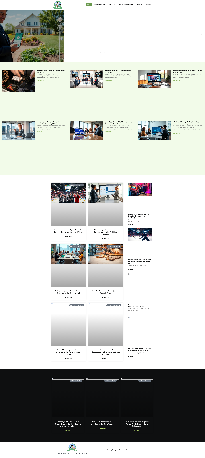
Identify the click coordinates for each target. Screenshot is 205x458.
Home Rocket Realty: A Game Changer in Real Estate (118, 71)
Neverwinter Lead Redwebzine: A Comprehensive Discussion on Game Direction (106, 352)
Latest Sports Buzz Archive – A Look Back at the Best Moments (103, 423)
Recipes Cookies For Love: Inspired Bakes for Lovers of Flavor (139, 306)
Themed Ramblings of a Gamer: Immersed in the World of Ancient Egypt (69, 352)
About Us (139, 5)
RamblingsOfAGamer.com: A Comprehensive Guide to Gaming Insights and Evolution (68, 424)
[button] (3, 34)
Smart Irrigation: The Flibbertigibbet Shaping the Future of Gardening (102, 56)
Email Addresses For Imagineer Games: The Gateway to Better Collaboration (137, 424)
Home (88, 5)
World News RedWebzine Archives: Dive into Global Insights (187, 71)
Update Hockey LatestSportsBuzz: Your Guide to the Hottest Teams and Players (69, 231)
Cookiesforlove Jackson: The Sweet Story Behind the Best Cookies (139, 349)
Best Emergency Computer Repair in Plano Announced (51, 71)
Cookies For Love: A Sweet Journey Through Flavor (105, 292)
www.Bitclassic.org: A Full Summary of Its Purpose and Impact (118, 123)
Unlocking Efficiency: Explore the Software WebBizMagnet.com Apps (186, 123)
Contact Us (149, 5)
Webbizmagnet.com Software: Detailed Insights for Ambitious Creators (105, 232)
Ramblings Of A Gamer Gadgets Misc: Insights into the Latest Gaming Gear (138, 216)
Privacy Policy (111, 450)
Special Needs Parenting (125, 5)
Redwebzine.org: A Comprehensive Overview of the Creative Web (68, 292)
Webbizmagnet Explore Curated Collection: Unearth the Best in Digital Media (51, 123)
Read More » (40, 80)
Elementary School (100, 5)
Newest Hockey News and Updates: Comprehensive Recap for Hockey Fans (139, 261)
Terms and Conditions (125, 450)
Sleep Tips (112, 5)
